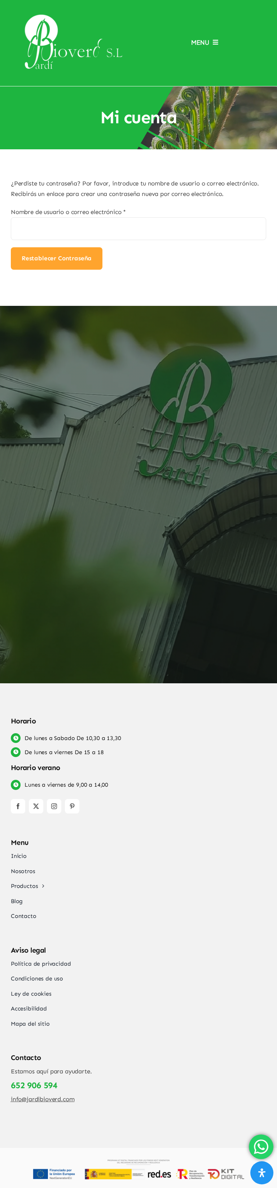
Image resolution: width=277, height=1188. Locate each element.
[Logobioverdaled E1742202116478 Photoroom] (73, 15)
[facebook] (18, 806)
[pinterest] (72, 806)
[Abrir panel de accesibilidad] (261, 1172)
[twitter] (36, 806)
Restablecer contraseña (57, 258)
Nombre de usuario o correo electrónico (68, 211)
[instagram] (54, 806)
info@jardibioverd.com (42, 1099)
